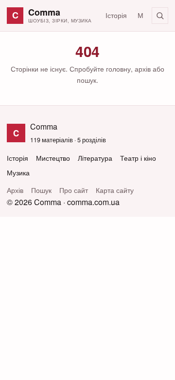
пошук (86, 80)
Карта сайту (115, 190)
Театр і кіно (138, 158)
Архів (15, 190)
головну (118, 69)
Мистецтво (53, 158)
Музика (18, 172)
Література (95, 158)
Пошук (41, 190)
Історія (116, 15)
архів (143, 69)
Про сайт (73, 190)
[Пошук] (160, 15)
